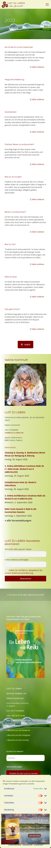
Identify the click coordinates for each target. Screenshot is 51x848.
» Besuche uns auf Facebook (18, 730)
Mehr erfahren (38, 67)
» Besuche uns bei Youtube (17, 740)
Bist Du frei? (10, 244)
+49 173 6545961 (11, 430)
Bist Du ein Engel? (13, 177)
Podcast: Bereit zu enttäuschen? (19, 144)
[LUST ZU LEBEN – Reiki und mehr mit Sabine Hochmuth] (13, 4)
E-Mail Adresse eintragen (17, 559)
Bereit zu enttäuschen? (15, 212)
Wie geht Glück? (12, 309)
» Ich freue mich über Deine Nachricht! (25, 594)
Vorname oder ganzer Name (18, 549)
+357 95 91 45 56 (18, 715)
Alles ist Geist (11, 277)
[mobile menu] (47, 4)
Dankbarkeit (10, 112)
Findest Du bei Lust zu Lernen (23, 773)
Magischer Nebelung (14, 79)
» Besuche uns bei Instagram (18, 735)
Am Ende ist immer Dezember (19, 47)
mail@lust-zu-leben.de (14, 432)
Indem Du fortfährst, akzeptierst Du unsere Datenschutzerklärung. (23, 571)
